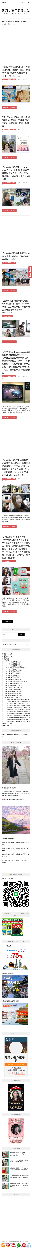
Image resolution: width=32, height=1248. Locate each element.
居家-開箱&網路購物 (7, 316)
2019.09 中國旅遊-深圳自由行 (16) (13, 693)
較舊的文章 (8, 621)
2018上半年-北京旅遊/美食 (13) (13, 689)
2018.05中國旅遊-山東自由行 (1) (13, 676)
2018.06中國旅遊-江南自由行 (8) (13, 679)
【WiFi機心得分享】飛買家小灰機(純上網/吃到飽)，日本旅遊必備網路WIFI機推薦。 (16, 256)
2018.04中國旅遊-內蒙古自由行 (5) (13, 670)
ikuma (19, 79)
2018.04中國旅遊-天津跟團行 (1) (13, 672)
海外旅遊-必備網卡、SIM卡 (9, 79)
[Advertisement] (16, 44)
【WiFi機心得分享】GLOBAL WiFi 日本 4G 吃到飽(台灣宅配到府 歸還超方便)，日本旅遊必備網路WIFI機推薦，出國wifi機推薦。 (16, 173)
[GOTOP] (28, 1245)
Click (30, 272)
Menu (5, 2)
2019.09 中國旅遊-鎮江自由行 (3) (13, 695)
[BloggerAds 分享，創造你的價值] (16, 1088)
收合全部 (9, 654)
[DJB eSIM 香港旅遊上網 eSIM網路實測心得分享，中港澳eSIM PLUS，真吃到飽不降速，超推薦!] (16, 143)
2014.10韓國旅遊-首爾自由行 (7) (13, 662)
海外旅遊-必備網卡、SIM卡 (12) (13, 697)
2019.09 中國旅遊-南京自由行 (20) (13, 691)
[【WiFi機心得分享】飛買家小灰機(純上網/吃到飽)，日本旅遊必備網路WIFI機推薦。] (16, 277)
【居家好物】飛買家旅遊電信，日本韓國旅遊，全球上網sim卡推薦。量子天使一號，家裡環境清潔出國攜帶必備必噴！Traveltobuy (16, 307)
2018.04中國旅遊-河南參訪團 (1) (13, 674)
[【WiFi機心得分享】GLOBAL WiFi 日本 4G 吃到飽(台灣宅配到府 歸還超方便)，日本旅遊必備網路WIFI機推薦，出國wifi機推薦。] (16, 197)
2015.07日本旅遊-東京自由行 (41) (13, 664)
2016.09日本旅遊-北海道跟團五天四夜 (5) (15, 668)
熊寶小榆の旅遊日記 (16, 10)
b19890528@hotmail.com (17, 799)
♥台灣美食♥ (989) (7, 658)
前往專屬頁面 (16, 1097)
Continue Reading (9, 107)
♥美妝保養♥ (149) (7, 725)
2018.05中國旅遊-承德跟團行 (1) (13, 678)
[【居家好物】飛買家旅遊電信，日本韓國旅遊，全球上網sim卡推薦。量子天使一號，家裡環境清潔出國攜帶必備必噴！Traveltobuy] (16, 328)
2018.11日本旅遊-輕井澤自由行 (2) (13, 685)
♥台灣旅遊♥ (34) (7, 656)
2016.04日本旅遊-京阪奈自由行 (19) (14, 666)
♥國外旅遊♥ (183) (7, 660)
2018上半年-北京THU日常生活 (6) (13, 688)
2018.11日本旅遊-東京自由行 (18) (13, 683)
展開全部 (4, 654)
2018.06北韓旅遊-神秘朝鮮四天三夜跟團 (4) (16, 682)
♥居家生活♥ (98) (7, 723)
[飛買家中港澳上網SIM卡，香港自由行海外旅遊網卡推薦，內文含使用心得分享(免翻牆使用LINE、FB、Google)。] (16, 93)
